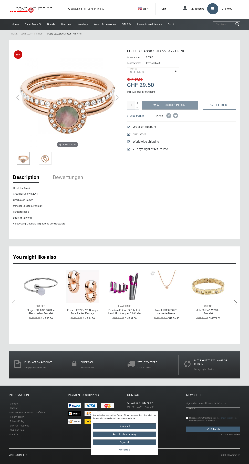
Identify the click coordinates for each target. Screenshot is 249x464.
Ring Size (133, 69)
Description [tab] (26, 177)
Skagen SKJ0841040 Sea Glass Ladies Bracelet (41, 312)
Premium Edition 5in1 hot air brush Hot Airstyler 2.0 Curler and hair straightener (124, 312)
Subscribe (216, 429)
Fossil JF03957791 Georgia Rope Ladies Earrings (82, 312)
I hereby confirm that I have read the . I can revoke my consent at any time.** (212, 419)
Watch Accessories (105, 24)
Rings (39, 33)
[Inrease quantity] (137, 103)
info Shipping (148, 91)
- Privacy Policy (17, 421)
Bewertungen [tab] (68, 177)
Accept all (124, 426)
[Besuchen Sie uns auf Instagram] (26, 455)
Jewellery (82, 24)
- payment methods (19, 425)
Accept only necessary (124, 434)
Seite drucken (136, 115)
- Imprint (13, 408)
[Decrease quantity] (137, 107)
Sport (171, 24)
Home (15, 24)
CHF (164, 8)
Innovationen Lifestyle (149, 24)
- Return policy (16, 416)
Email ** (192, 409)
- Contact (13, 403)
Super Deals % (33, 24)
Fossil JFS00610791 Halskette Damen (166, 312)
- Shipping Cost (17, 430)
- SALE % (13, 434)
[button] (168, 115)
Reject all (124, 442)
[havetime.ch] (30, 9)
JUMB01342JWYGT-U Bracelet (208, 312)
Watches (66, 24)
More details (124, 449)
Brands (51, 24)
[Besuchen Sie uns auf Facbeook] (23, 455)
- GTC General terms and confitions (27, 412)
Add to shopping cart (172, 105)
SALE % (126, 24)
